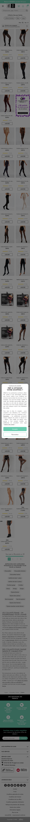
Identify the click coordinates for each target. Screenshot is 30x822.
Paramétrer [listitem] (15, 434)
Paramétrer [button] (6, 416)
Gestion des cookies (9, 424)
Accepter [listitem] (15, 429)
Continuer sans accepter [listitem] (15, 385)
